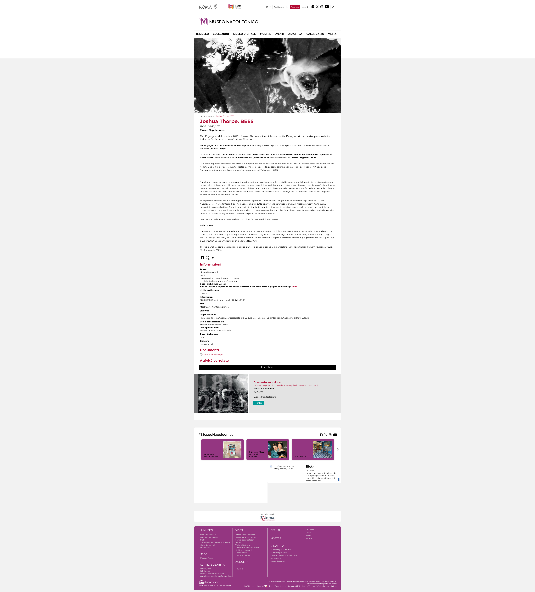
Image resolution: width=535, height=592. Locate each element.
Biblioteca (205, 571)
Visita (332, 33)
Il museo (202, 33)
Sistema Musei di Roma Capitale (215, 542)
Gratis (259, 403)
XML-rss (334, 586)
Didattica (295, 33)
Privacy (270, 586)
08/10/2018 (321, 476)
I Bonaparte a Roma (209, 537)
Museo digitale (244, 33)
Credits (304, 586)
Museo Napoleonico (233, 21)
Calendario (315, 33)
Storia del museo (208, 535)
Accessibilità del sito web (319, 586)
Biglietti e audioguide (245, 537)
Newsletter (205, 547)
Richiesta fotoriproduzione (212, 573)
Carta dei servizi (207, 545)
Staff (202, 540)
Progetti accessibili (279, 561)
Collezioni (221, 33)
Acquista (295, 7)
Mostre (265, 33)
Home (202, 116)
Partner (309, 538)
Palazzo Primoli (207, 558)
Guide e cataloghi (243, 550)
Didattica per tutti (278, 553)
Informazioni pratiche (245, 535)
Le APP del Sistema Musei (211, 455)
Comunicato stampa (212, 354)
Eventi (279, 33)
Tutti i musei (279, 7)
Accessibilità (241, 553)
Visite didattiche (242, 545)
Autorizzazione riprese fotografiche (216, 576)
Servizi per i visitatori (244, 540)
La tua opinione (242, 555)
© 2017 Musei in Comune (254, 586)
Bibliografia (205, 568)
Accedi (305, 7)
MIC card (239, 542)
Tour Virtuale (300, 456)
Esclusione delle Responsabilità (287, 586)
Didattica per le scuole (280, 550)
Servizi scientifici (213, 564)
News (308, 532)
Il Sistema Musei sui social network (257, 454)
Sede (203, 554)
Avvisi (295, 286)
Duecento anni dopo (267, 382)
